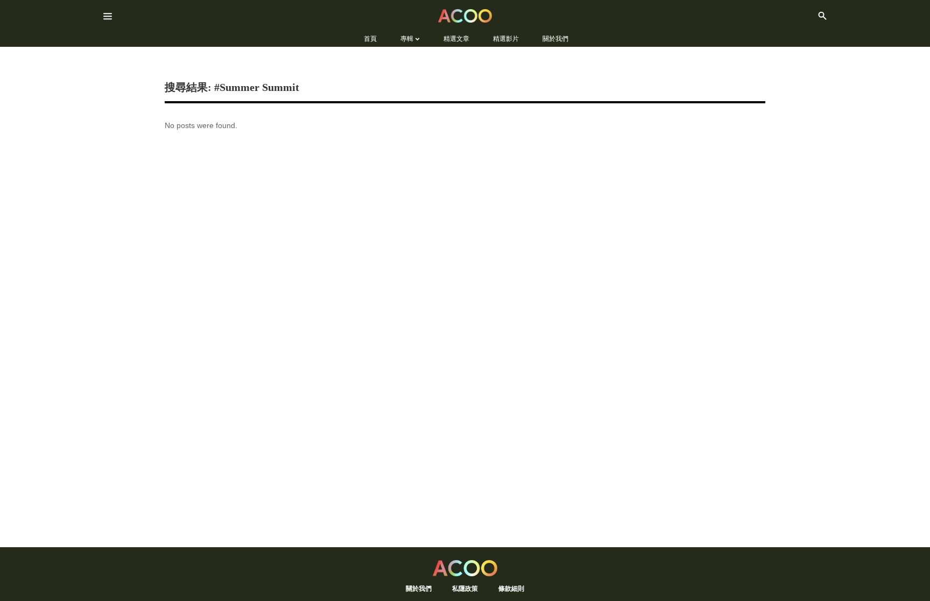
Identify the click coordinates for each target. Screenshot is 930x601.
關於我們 (419, 588)
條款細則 (511, 588)
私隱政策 (465, 588)
